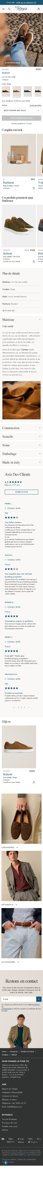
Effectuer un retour (9, 1099)
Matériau (8, 319)
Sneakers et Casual (27, 1051)
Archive (5, 1130)
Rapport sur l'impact (9, 1088)
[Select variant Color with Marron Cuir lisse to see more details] (7, 91)
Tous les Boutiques (9, 1119)
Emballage (9, 453)
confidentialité (6, 1009)
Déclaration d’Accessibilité (12, 1092)
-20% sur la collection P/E (26, 2)
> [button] (28, 707)
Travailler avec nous (9, 1126)
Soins (6, 445)
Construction (10, 428)
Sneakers (5, 1055)
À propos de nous (9, 1122)
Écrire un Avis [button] (21, 492)
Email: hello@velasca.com (12, 1106)
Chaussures (13, 1051)
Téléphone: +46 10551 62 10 (14, 1103)
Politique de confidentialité (26, 1159)
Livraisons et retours (10, 1096)
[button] (3, 9)
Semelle (7, 436)
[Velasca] (21, 9)
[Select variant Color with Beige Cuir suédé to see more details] (18, 92)
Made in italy (11, 462)
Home (4, 1051)
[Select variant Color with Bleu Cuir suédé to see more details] (29, 91)
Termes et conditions (9, 1159)
